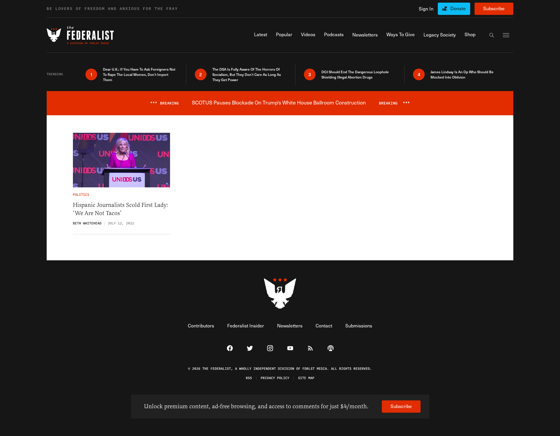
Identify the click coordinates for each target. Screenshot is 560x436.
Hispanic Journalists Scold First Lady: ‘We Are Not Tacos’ (120, 209)
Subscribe (494, 8)
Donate (458, 8)
